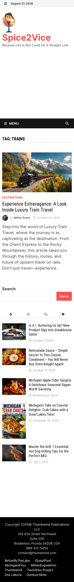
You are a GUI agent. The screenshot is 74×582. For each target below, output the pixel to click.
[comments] (45, 314)
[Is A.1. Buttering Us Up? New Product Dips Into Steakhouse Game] (14, 326)
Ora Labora (13, 575)
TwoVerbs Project (40, 570)
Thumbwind (13, 570)
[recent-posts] (28, 314)
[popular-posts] (11, 314)
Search (9, 288)
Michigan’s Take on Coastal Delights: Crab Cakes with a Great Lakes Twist (48, 409)
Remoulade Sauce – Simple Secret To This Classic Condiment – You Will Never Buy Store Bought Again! (48, 357)
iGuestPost (43, 560)
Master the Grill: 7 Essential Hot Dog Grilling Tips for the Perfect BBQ (49, 451)
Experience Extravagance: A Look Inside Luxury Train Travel (34, 207)
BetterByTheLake (17, 560)
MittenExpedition (43, 565)
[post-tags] (63, 314)
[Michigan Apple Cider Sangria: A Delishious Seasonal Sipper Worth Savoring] (14, 381)
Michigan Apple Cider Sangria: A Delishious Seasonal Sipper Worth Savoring (50, 384)
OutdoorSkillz (36, 575)
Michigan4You (15, 565)
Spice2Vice (26, 37)
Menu (13, 123)
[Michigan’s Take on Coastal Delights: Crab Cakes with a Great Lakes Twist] (14, 406)
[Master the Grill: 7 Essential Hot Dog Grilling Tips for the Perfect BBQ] (14, 447)
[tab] (11, 314)
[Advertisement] (37, 87)
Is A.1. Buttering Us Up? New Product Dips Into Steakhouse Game (50, 330)
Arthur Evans (22, 217)
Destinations (12, 197)
